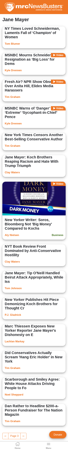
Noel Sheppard (14, 394)
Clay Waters (12, 172)
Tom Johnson (13, 288)
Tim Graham (12, 96)
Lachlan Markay (14, 341)
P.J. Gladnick (13, 314)
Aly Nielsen (12, 235)
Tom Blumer (12, 43)
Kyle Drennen (13, 70)
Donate (58, 434)
